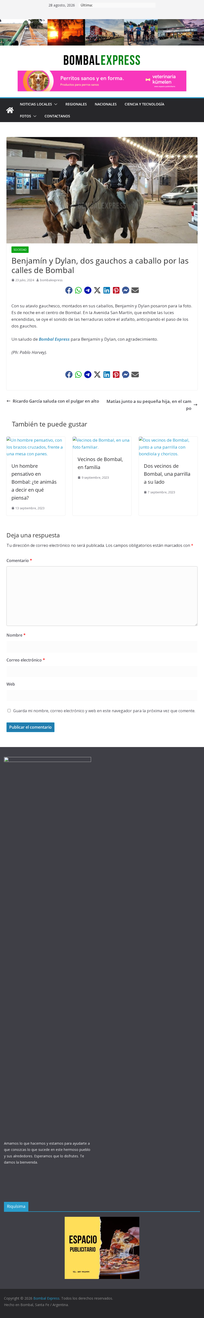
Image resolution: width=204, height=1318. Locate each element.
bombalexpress (51, 280)
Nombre (16, 635)
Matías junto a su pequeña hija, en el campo (148, 404)
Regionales (76, 104)
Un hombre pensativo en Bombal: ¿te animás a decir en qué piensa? (34, 482)
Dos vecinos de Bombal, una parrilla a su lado (167, 474)
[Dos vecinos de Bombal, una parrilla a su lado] (168, 440)
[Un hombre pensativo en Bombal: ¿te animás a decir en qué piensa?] (35, 440)
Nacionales (106, 104)
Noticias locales (36, 104)
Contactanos (57, 116)
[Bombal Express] (10, 110)
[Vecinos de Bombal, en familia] (102, 440)
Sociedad (20, 249)
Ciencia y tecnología (144, 104)
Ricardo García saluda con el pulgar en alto (56, 401)
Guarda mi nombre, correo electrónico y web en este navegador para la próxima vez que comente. (104, 710)
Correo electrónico (25, 660)
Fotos (25, 116)
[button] (54, 104)
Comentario (19, 560)
